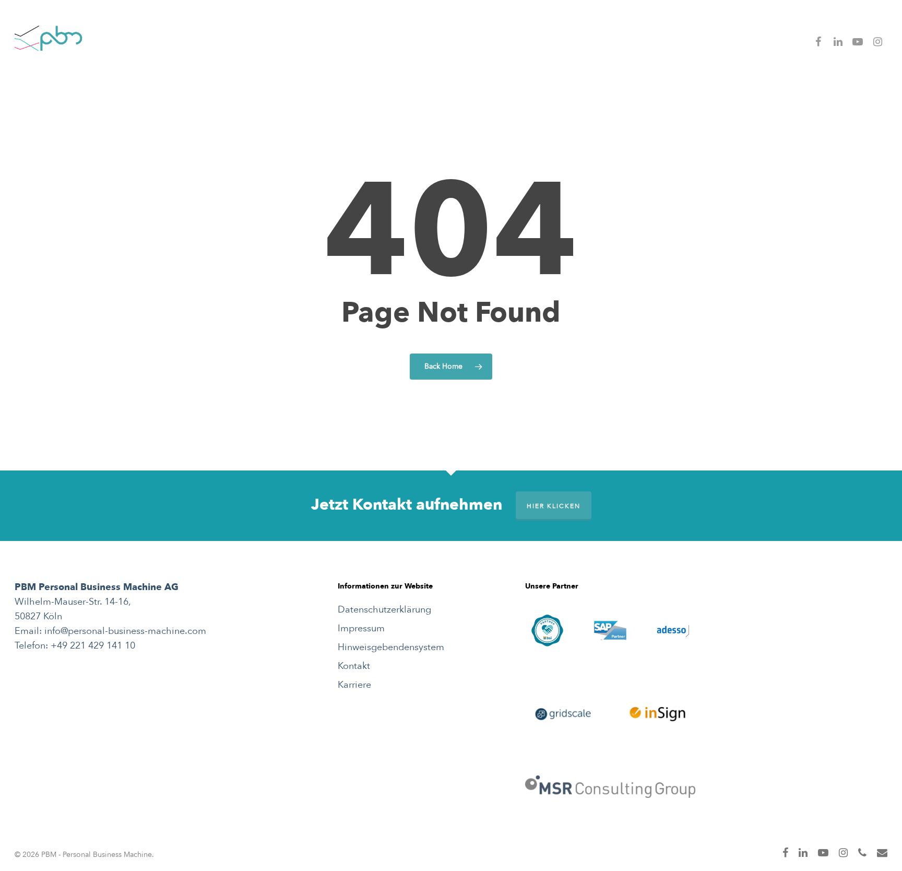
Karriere (354, 684)
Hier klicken (553, 506)
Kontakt (354, 666)
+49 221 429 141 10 (93, 645)
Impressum (361, 628)
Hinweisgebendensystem (391, 647)
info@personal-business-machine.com (125, 631)
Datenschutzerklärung (384, 609)
